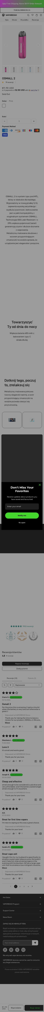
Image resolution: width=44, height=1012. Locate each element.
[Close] (40, 485)
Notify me (22, 515)
